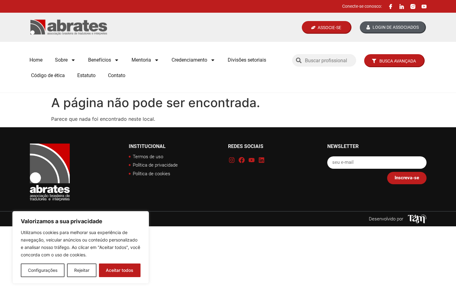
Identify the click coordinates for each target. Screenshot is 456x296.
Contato (116, 75)
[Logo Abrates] (89, 27)
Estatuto (86, 75)
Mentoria (141, 60)
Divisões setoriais (247, 60)
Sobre (61, 60)
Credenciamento (189, 60)
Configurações (43, 270)
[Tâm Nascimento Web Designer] (417, 219)
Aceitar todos (119, 270)
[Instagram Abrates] (412, 6)
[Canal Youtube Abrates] (424, 6)
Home (35, 60)
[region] (80, 247)
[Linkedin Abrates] (401, 6)
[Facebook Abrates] (390, 6)
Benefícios (99, 60)
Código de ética (48, 75)
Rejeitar (81, 270)
